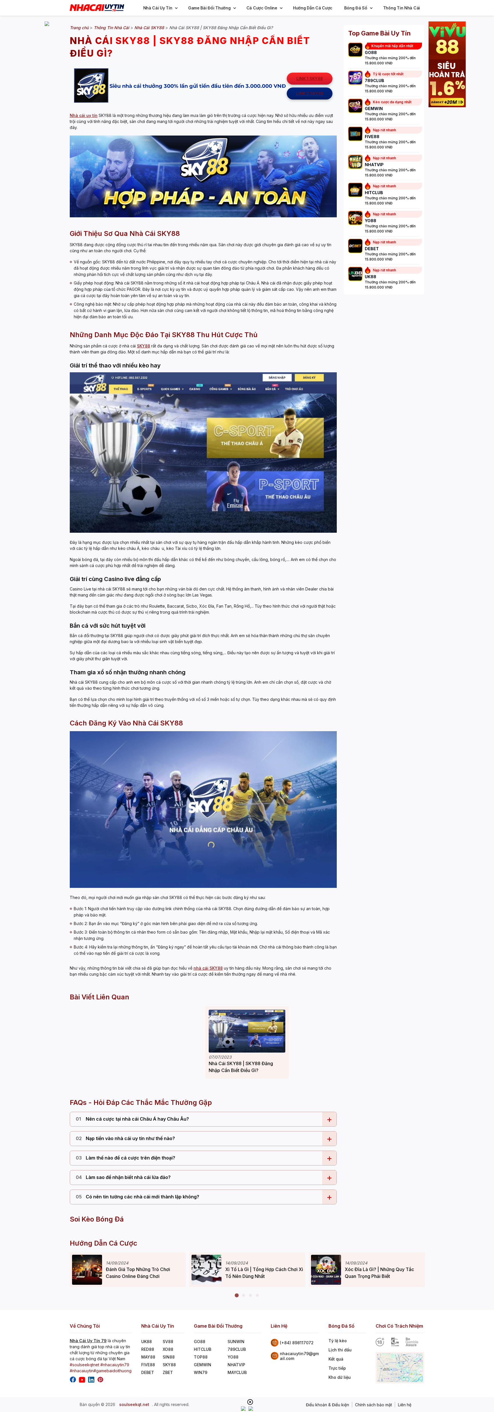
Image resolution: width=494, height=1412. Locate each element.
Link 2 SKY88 (309, 93)
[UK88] (355, 274)
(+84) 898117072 (297, 1342)
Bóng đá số (355, 7)
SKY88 (143, 345)
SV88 (168, 1341)
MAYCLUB (237, 1372)
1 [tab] (237, 1295)
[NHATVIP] (355, 162)
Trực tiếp (337, 1368)
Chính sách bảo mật (373, 1405)
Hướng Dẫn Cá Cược (312, 7)
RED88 (147, 1349)
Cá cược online (261, 7)
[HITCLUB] (355, 190)
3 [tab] (250, 1295)
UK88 (146, 1341)
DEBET (147, 1372)
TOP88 (201, 1357)
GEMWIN (202, 1364)
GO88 (199, 1341)
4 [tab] (257, 1295)
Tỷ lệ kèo (337, 1340)
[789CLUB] (355, 78)
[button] (176, 8)
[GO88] (355, 50)
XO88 (168, 1349)
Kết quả (335, 1359)
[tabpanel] (128, 1269)
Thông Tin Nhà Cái (401, 7)
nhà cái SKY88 (208, 968)
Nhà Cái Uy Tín (157, 7)
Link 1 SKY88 (309, 78)
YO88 (233, 1357)
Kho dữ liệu (339, 1377)
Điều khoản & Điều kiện (327, 1405)
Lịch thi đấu (340, 1349)
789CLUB (237, 1349)
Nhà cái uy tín (83, 115)
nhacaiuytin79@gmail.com (299, 1356)
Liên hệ (404, 1405)
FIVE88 (148, 1364)
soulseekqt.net (134, 1405)
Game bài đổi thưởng (209, 7)
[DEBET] (355, 246)
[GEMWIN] (355, 106)
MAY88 (148, 1357)
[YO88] (355, 218)
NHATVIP (236, 1364)
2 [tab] (243, 1295)
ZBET (168, 1372)
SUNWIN (236, 1341)
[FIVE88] (355, 134)
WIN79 (200, 1372)
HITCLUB (202, 1349)
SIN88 (169, 1357)
